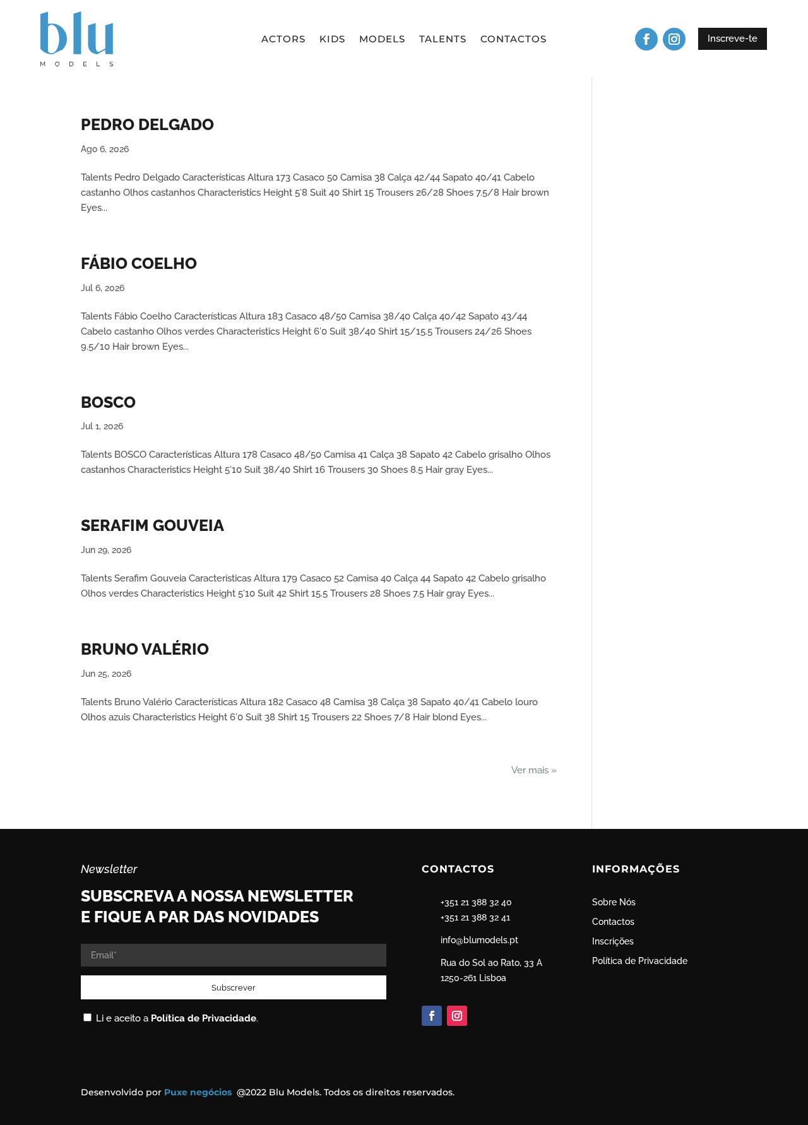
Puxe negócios (199, 1092)
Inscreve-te (733, 38)
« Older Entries (524, 770)
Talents (442, 40)
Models (382, 40)
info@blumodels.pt (479, 940)
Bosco (108, 402)
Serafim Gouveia (152, 525)
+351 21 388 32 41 (475, 917)
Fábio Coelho (139, 263)
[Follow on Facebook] (646, 39)
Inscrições (613, 941)
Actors (283, 40)
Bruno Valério (145, 649)
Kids (332, 40)
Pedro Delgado (147, 124)
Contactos (513, 40)
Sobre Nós (614, 902)
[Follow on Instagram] (674, 39)
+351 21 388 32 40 (476, 902)
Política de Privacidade (203, 1018)
